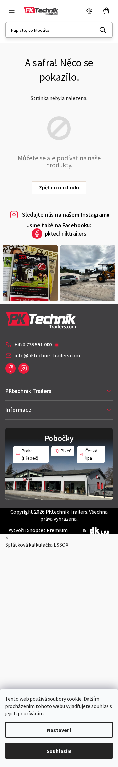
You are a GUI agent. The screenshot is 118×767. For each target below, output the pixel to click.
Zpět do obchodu (59, 187)
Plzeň (66, 451)
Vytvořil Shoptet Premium (38, 530)
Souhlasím (59, 751)
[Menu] (11, 10)
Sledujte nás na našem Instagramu (65, 214)
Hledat (103, 30)
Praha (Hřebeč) (30, 454)
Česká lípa (91, 454)
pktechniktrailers (65, 233)
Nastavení (59, 730)
